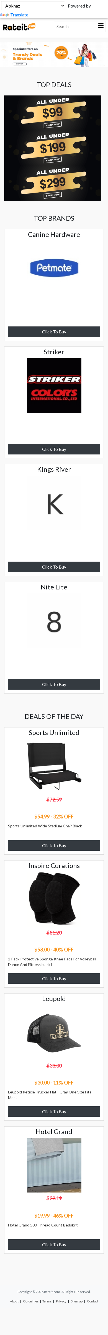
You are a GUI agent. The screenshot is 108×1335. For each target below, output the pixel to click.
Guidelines (30, 1301)
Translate (19, 14)
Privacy (61, 1301)
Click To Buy (54, 331)
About (14, 1301)
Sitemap (77, 1301)
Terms (47, 1301)
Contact (92, 1301)
